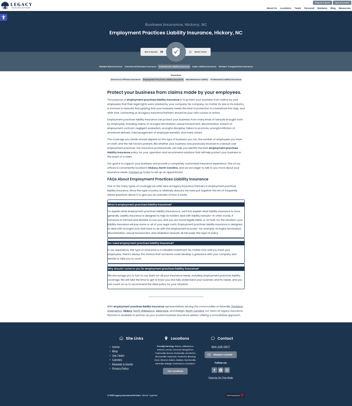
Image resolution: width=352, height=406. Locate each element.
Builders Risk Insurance (110, 66)
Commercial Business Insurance (140, 66)
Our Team (118, 355)
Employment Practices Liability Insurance (163, 79)
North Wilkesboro (144, 311)
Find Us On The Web (221, 377)
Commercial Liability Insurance (174, 66)
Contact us (135, 172)
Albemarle (162, 311)
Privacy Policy (120, 368)
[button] (3, 17)
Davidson (237, 306)
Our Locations (175, 371)
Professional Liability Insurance (226, 79)
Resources (345, 8)
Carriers (117, 359)
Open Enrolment (342, 3)
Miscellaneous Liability (197, 79)
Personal (309, 8)
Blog (333, 8)
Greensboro (114, 311)
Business (322, 8)
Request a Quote (322, 3)
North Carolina (195, 311)
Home (115, 346)
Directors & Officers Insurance (126, 79)
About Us (272, 8)
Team (298, 8)
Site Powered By (233, 395)
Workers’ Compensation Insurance (236, 66)
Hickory (127, 311)
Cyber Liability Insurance (204, 66)
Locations (285, 8)
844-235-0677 (221, 346)
